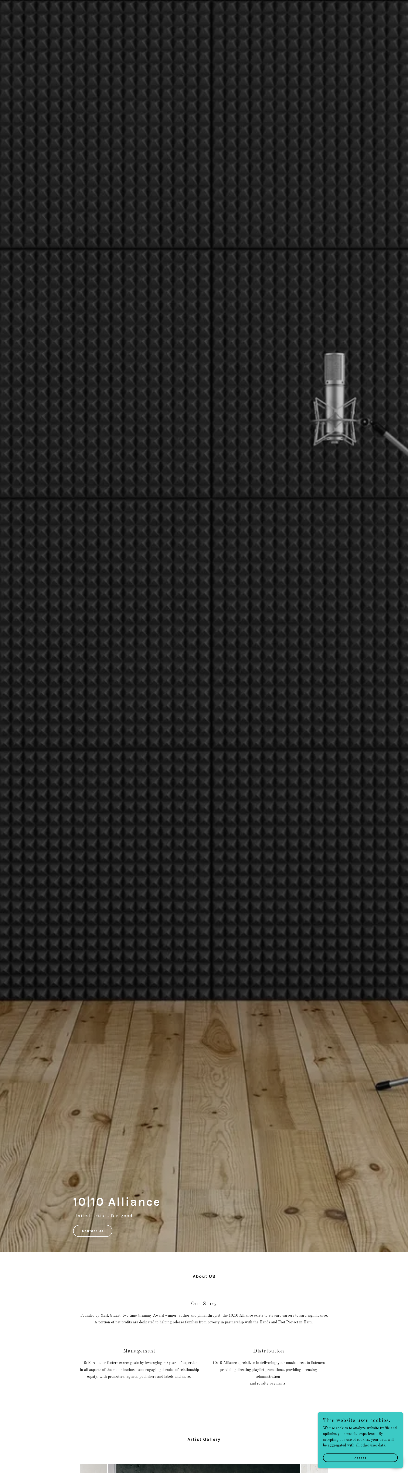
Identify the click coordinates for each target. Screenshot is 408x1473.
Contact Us (92, 1231)
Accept (360, 1458)
